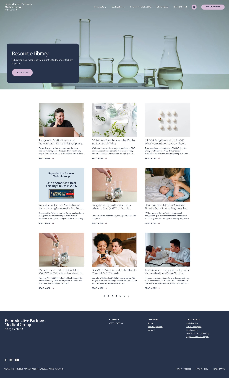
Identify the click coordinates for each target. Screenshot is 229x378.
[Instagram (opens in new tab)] (11, 360)
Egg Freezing (192, 330)
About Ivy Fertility (155, 327)
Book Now (22, 72)
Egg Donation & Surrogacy (197, 337)
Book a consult (213, 7)
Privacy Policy (202, 369)
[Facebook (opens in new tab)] (5, 360)
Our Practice (117, 7)
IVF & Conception (193, 327)
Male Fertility (192, 323)
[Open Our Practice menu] (123, 7)
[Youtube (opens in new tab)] (17, 360)
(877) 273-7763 (180, 7)
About (150, 323)
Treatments (99, 7)
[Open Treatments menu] (105, 7)
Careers (151, 330)
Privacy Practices (183, 369)
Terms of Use (219, 369)
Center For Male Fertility (140, 7)
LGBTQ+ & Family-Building (197, 333)
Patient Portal (162, 7)
